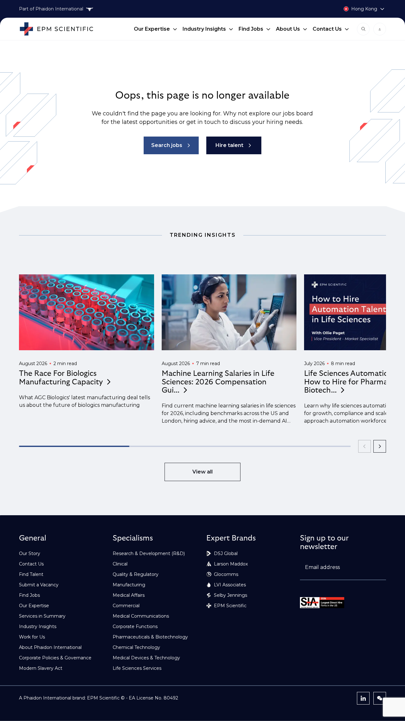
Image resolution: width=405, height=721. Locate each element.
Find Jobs (251, 29)
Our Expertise (152, 29)
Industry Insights (204, 29)
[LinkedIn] (363, 698)
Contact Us (327, 29)
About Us (288, 29)
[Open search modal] (363, 29)
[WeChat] (379, 698)
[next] (379, 446)
